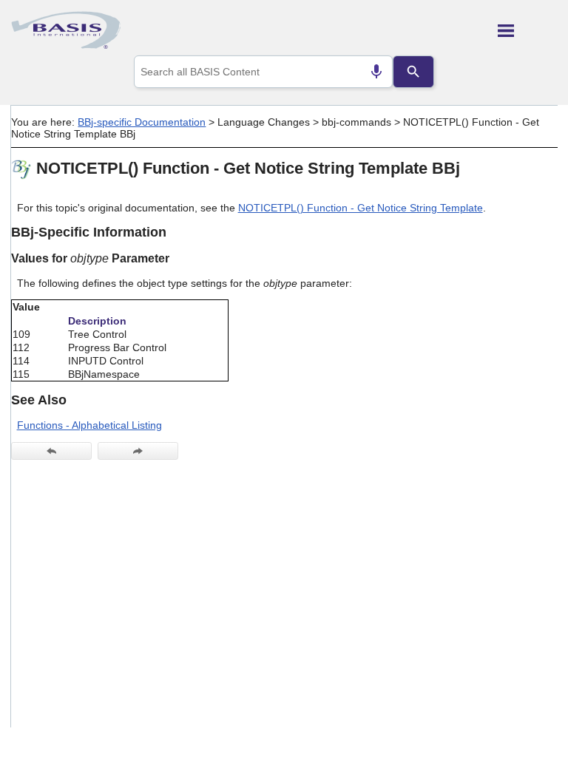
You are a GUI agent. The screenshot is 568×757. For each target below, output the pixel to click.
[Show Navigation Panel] (527, 30)
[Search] (413, 71)
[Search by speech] (376, 71)
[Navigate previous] (51, 451)
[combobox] (263, 71)
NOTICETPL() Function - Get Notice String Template (360, 208)
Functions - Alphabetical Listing (89, 425)
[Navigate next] (138, 451)
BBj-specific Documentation (142, 122)
